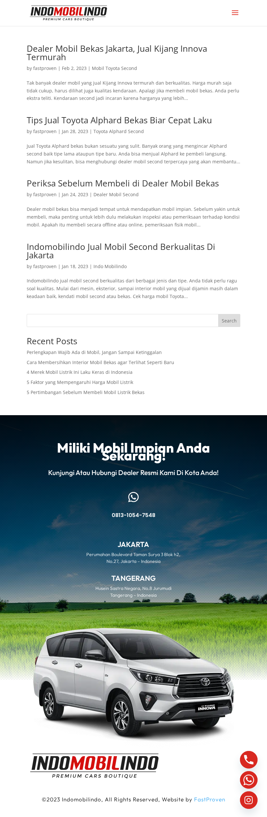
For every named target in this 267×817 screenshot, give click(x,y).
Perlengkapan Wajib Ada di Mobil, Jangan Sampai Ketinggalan (94, 352)
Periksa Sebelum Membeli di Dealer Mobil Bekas (123, 183)
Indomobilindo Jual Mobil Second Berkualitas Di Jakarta (121, 251)
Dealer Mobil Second (116, 194)
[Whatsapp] (249, 780)
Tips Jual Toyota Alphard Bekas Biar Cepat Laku (119, 120)
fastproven (45, 68)
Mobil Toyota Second (114, 68)
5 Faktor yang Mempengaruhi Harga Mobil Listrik (80, 382)
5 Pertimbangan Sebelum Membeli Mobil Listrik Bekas (86, 392)
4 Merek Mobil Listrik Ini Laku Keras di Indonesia (80, 372)
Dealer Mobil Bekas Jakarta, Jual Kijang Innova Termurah (117, 53)
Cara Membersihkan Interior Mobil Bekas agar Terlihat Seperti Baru (100, 362)
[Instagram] (249, 800)
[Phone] (249, 760)
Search (229, 321)
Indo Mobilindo (110, 266)
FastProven (209, 799)
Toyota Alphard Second (118, 131)
